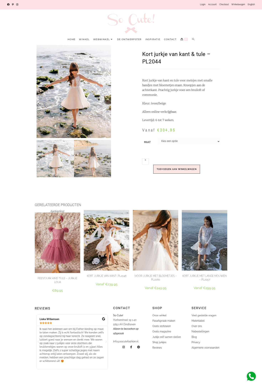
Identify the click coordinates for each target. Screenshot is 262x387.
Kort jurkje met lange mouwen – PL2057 (204, 277)
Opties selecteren (57, 296)
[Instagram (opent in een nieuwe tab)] (17, 4)
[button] (38, 342)
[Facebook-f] (131, 347)
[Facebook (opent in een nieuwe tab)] (9, 4)
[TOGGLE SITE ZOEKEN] (193, 39)
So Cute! (118, 315)
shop (157, 308)
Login (203, 4)
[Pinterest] (139, 347)
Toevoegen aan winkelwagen (177, 169)
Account (212, 4)
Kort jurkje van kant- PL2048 (106, 275)
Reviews (42, 308)
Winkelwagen (238, 4)
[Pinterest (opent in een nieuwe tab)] (13, 4)
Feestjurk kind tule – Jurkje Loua (57, 280)
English (251, 4)
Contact (121, 308)
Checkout (224, 4)
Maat (147, 142)
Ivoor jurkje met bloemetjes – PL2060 (156, 277)
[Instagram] (124, 347)
